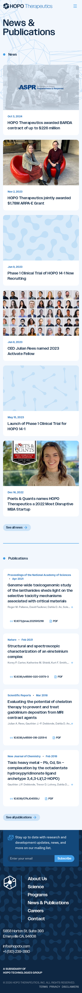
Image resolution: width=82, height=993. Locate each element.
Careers (35, 911)
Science (36, 887)
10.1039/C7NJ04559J (26, 798)
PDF (55, 621)
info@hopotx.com (16, 946)
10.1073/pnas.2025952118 (29, 621)
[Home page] (28, 6)
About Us (37, 879)
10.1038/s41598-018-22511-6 (30, 738)
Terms (43, 987)
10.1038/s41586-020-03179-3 (31, 677)
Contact (36, 919)
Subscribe (64, 858)
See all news (14, 527)
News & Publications (48, 903)
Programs (37, 895)
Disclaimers (70, 987)
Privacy (54, 987)
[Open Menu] (75, 6)
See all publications (19, 817)
